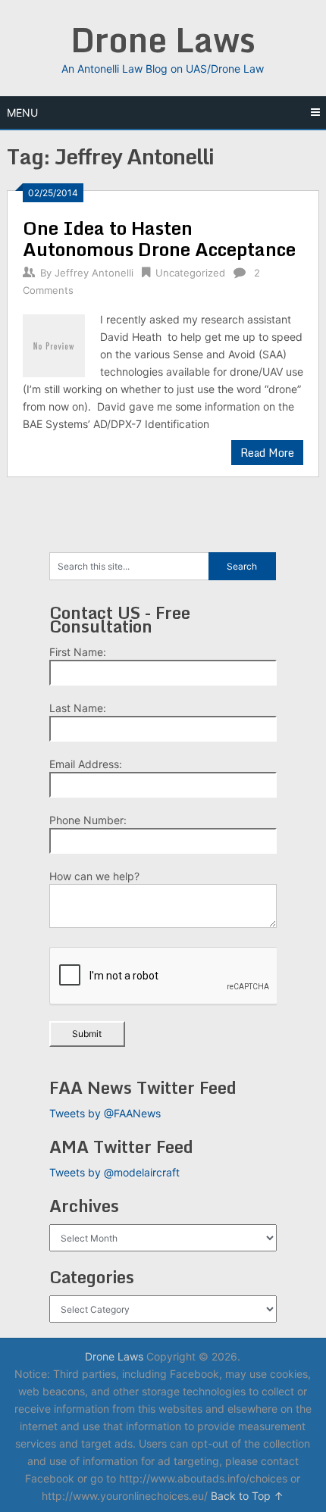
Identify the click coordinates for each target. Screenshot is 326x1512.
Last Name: (77, 707)
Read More (267, 452)
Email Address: (85, 764)
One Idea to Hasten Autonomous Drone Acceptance (159, 238)
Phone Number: (88, 820)
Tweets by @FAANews (105, 1113)
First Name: (77, 651)
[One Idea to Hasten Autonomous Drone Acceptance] (54, 343)
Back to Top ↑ (247, 1495)
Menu (22, 112)
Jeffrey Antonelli (94, 273)
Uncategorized (190, 273)
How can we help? (94, 876)
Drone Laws (163, 39)
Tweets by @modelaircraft (114, 1172)
